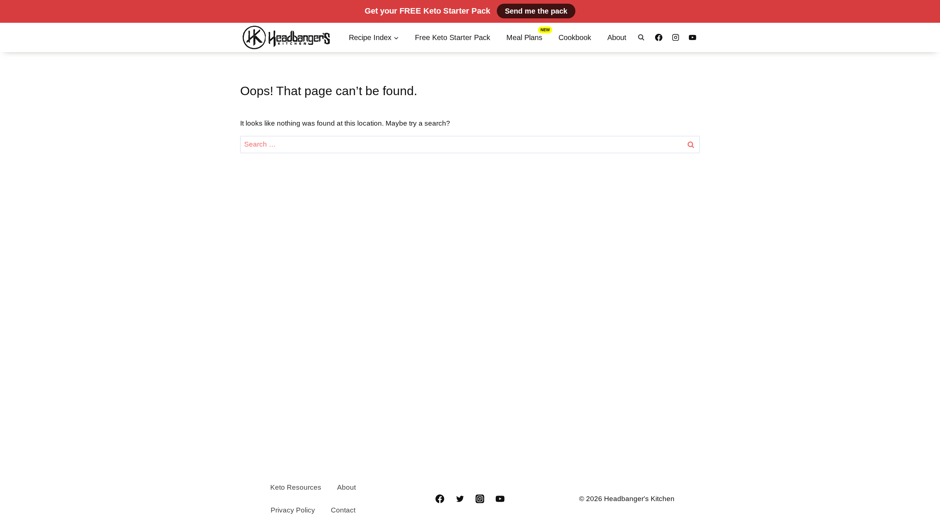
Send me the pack (536, 11)
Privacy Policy (293, 510)
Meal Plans (524, 37)
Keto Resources (295, 487)
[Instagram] (675, 37)
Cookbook (574, 37)
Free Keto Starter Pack (452, 37)
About (616, 37)
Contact (343, 510)
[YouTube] (692, 37)
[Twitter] (460, 499)
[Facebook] (658, 37)
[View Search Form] (641, 37)
